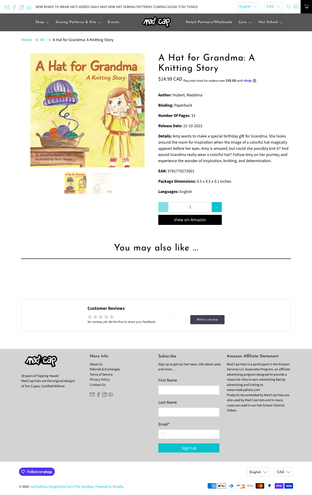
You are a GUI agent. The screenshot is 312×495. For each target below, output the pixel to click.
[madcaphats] (156, 22)
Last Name (167, 402)
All (42, 40)
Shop (39, 22)
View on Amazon (190, 219)
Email (164, 424)
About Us (96, 364)
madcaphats (38, 486)
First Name (167, 380)
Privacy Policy (100, 379)
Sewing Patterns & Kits (76, 22)
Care (242, 22)
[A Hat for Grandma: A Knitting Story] (87, 110)
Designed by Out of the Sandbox (71, 486)
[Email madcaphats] (8, 9)
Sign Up (189, 448)
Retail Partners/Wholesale (209, 22)
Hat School (268, 22)
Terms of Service (101, 374)
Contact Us (98, 384)
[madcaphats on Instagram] (22, 9)
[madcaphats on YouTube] (30, 9)
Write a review (207, 319)
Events (113, 22)
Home (26, 40)
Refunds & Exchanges (105, 369)
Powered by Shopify (109, 486)
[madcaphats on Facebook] (15, 9)
